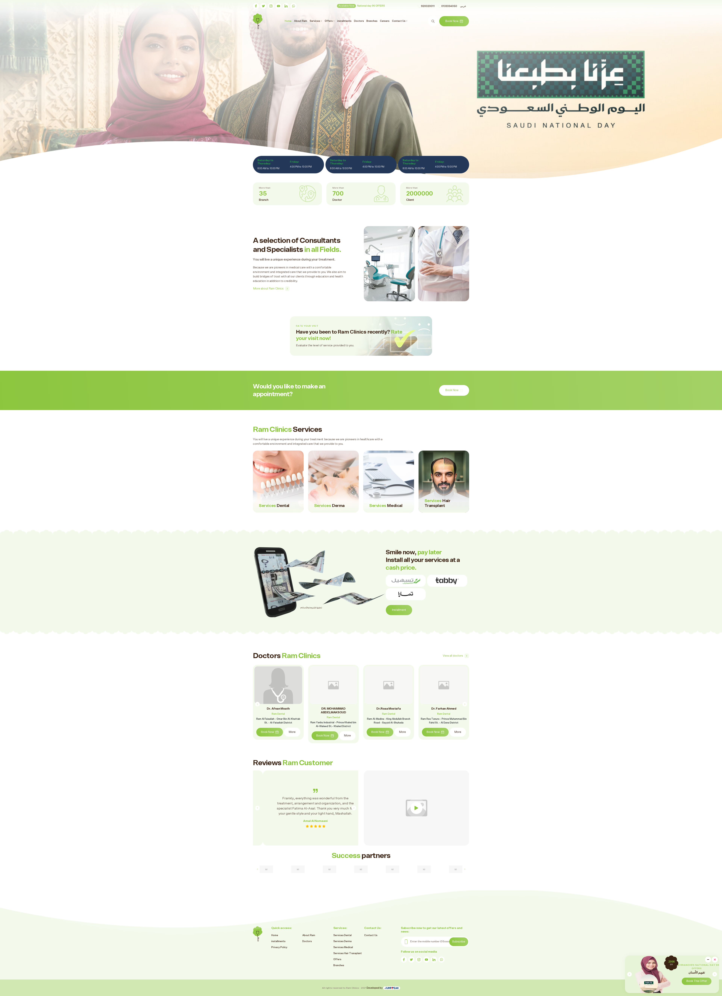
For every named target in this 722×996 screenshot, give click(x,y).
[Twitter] (263, 6)
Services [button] (315, 21)
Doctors (359, 21)
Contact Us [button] (399, 21)
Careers (384, 21)
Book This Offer (687, 981)
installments (344, 21)
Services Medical (343, 947)
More (292, 732)
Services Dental (342, 935)
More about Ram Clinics (268, 288)
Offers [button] (329, 21)
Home (288, 21)
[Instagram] (271, 6)
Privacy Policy (279, 947)
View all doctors (453, 655)
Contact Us (370, 935)
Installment (399, 610)
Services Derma (342, 941)
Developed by (375, 988)
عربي (463, 6)
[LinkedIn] (286, 6)
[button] (714, 974)
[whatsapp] (293, 6)
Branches (371, 21)
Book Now (451, 21)
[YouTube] (278, 6)
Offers (337, 959)
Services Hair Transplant (347, 953)
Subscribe (458, 941)
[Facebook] (256, 6)
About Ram (300, 21)
